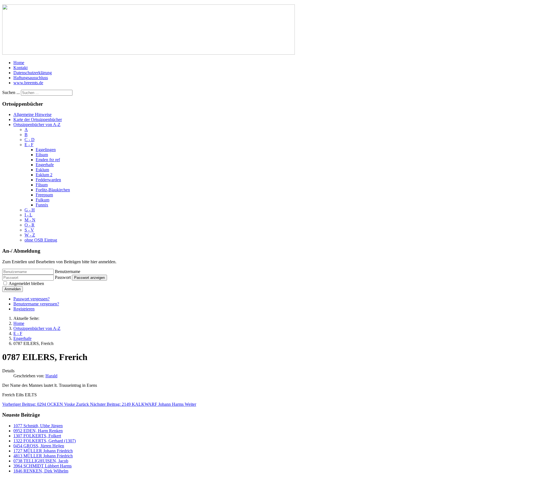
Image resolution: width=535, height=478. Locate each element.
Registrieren (24, 308)
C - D (30, 139)
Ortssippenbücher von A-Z (36, 124)
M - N (30, 220)
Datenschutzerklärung (32, 72)
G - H (30, 209)
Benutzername (67, 271)
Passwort (63, 277)
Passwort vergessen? (31, 298)
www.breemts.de (28, 82)
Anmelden (12, 289)
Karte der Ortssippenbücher (37, 119)
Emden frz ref (48, 159)
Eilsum (42, 154)
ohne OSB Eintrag (41, 240)
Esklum (42, 169)
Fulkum (42, 199)
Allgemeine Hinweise (32, 114)
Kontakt (20, 67)
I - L (28, 215)
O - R (30, 225)
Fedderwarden (48, 179)
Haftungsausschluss (30, 77)
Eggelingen (46, 149)
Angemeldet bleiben (26, 283)
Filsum (42, 184)
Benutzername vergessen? (36, 303)
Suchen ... (11, 92)
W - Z (30, 235)
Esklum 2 (44, 174)
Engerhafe (45, 164)
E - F (29, 144)
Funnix (42, 204)
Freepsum (44, 194)
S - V (29, 230)
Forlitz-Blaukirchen (53, 189)
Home (18, 62)
